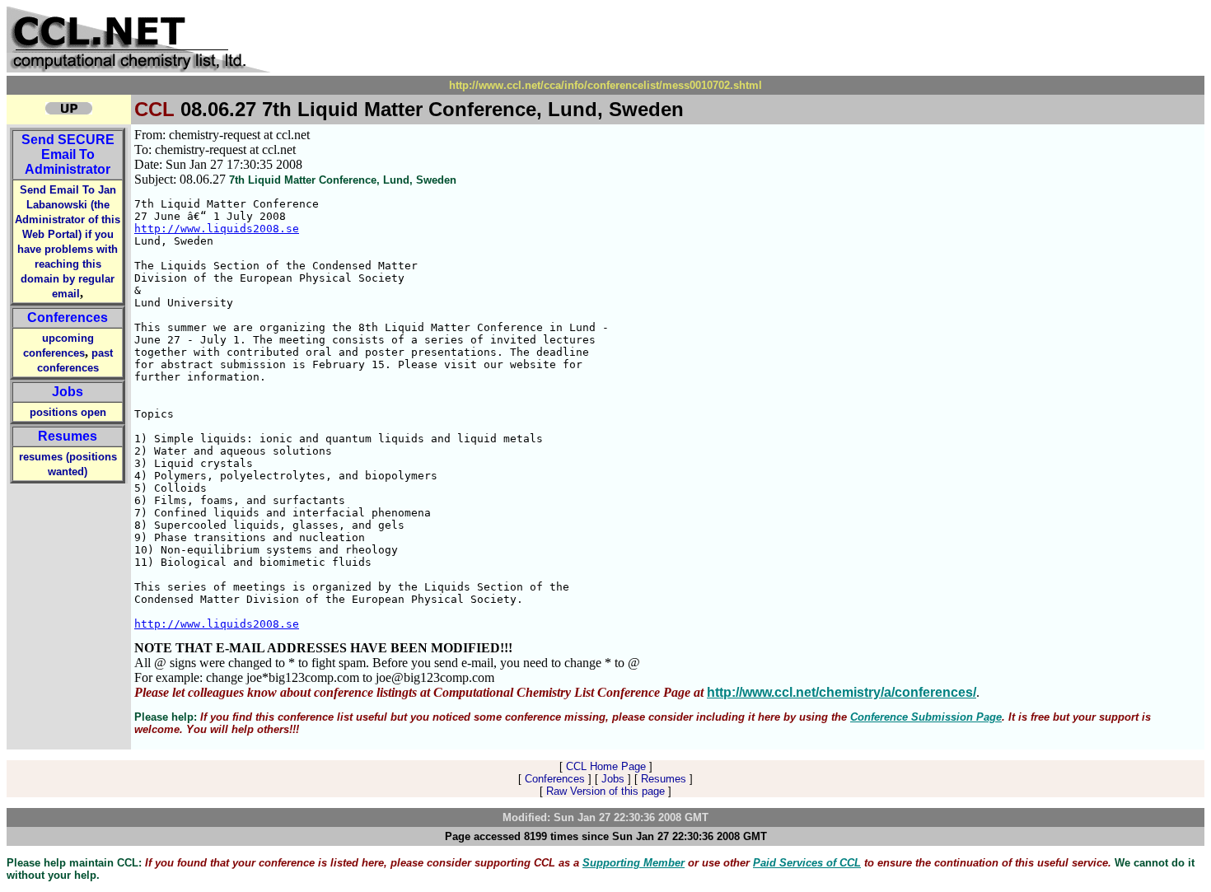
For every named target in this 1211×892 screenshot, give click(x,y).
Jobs (67, 392)
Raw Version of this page (605, 791)
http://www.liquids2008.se (216, 228)
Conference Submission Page (926, 717)
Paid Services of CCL (807, 863)
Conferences (67, 318)
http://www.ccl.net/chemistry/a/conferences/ (841, 692)
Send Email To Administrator (68, 154)
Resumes (67, 436)
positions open (68, 412)
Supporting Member (633, 863)
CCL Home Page (606, 766)
